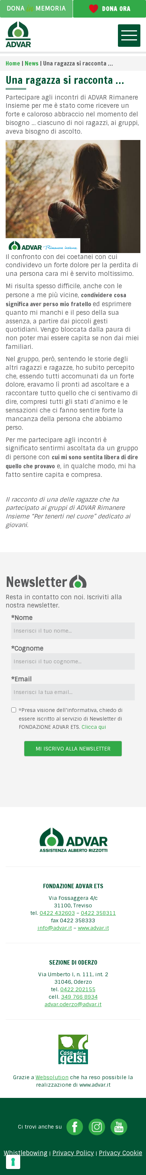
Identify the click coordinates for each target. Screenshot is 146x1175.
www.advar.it (93, 928)
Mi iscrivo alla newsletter (73, 748)
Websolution (52, 1077)
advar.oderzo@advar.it (73, 1004)
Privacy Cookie (120, 1153)
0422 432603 (57, 913)
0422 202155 (77, 989)
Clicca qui (94, 727)
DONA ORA (116, 8)
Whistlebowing (26, 1153)
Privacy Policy (73, 1153)
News (32, 63)
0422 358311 (98, 913)
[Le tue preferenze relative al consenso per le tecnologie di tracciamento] (13, 1162)
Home (13, 63)
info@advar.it (54, 928)
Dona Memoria (36, 8)
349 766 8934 (79, 996)
